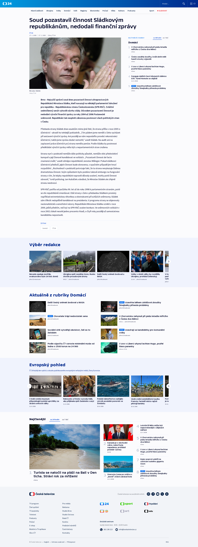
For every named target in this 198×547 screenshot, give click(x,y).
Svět (75, 10)
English (46, 542)
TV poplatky (34, 511)
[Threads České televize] (167, 494)
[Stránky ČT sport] (126, 503)
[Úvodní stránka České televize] (42, 494)
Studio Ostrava (68, 514)
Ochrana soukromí (58, 542)
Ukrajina (49, 10)
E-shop (32, 525)
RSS (167, 542)
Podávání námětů (69, 525)
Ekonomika (94, 10)
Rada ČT (65, 518)
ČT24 (31, 33)
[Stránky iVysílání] (151, 503)
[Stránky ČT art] (124, 511)
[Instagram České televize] (148, 494)
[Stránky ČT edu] (148, 511)
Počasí (105, 10)
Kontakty (66, 533)
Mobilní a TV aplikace (37, 529)
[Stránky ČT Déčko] (104, 511)
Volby (58, 10)
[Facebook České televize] (153, 494)
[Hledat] (183, 3)
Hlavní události (37, 10)
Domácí (67, 10)
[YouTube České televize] (158, 494)
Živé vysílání (34, 507)
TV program (34, 503)
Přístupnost (71, 542)
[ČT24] (7, 3)
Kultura (121, 10)
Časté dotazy (67, 529)
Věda (113, 10)
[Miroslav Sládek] (75, 63)
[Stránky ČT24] (104, 503)
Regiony (83, 10)
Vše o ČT (32, 533)
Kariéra (65, 522)
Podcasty (131, 10)
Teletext (32, 514)
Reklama (65, 507)
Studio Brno (67, 511)
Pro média (66, 503)
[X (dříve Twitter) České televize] (162, 494)
